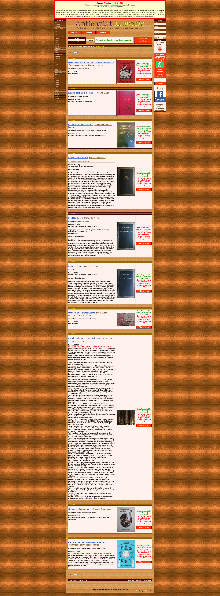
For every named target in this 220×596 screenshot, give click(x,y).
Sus (86, 580)
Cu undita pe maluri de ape (80, 125)
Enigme (57, 52)
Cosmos (57, 38)
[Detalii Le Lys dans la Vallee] (126, 195)
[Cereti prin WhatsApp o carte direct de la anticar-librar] (160, 68)
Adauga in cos (144, 79)
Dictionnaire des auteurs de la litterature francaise (91, 63)
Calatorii (57, 32)
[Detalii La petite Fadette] (126, 297)
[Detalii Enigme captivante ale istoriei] (126, 114)
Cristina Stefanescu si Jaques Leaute (86, 65)
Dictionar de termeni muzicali (81, 313)
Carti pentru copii (59, 36)
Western (57, 98)
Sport (56, 92)
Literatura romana (60, 72)
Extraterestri (58, 54)
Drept (56, 50)
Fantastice (57, 58)
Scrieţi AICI (160, 83)
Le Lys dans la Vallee (78, 157)
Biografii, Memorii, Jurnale (59, 29)
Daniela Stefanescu (102, 509)
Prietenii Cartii (100, 46)
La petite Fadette (76, 266)
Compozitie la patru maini (80, 509)
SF (55, 88)
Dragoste (57, 48)
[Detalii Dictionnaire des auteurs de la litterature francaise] (126, 82)
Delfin (56, 42)
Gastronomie (58, 63)
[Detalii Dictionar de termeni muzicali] (126, 325)
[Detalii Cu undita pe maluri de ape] (126, 147)
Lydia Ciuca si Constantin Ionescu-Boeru (88, 314)
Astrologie (57, 24)
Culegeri (57, 40)
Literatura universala (57, 75)
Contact (103, 32)
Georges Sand (92, 266)
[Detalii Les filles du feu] (126, 249)
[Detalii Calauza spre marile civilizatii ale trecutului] (126, 568)
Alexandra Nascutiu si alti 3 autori (84, 545)
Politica (57, 80)
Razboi (57, 84)
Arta (56, 22)
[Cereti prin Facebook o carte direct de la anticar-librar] (160, 101)
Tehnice (57, 94)
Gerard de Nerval (92, 218)
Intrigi (56, 65)
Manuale (57, 78)
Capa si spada (59, 34)
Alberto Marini (103, 93)
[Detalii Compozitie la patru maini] (126, 532)
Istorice (57, 67)
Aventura (57, 26)
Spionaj (57, 90)
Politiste (57, 82)
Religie (56, 86)
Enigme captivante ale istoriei (81, 93)
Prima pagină (74, 32)
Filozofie (57, 60)
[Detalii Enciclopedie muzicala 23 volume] (126, 424)
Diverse (57, 46)
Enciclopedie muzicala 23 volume (83, 338)
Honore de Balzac (97, 157)
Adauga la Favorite (134, 580)
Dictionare (57, 44)
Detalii (73, 58)
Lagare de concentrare (58, 69)
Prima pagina (73, 580)
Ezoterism (57, 56)
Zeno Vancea (106, 338)
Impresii (89, 32)
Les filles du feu (75, 218)
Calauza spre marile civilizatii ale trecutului (87, 542)
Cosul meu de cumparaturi (143, 40)
